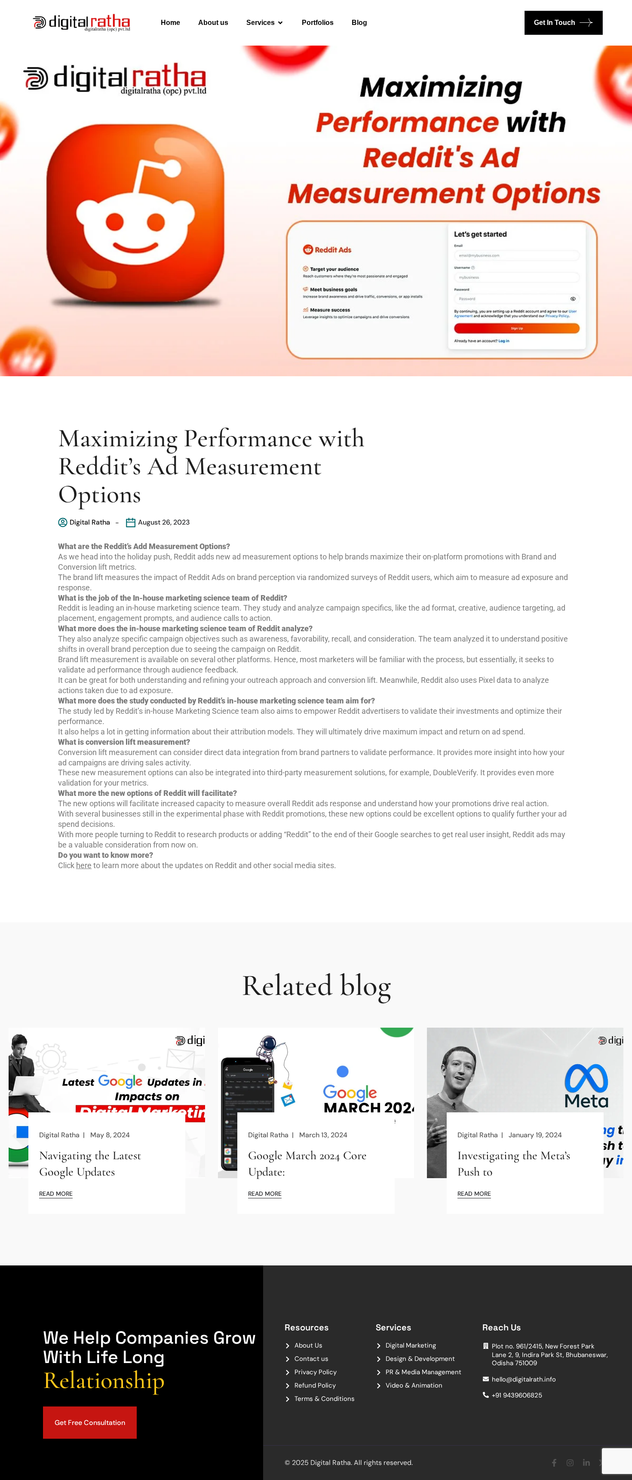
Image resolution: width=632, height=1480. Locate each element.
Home (170, 22)
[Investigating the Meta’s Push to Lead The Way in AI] (525, 1104)
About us (213, 22)
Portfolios (318, 22)
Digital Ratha (90, 522)
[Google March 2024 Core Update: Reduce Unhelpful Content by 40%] (316, 1104)
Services (260, 22)
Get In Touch (554, 22)
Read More (56, 1193)
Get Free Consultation (90, 1422)
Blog (359, 22)
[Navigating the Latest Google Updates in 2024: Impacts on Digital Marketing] (107, 1104)
